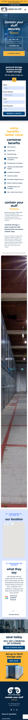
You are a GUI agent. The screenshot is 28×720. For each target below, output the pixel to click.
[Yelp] (14, 710)
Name (5, 85)
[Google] (17, 710)
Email (5, 99)
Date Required (8, 106)
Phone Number (8, 92)
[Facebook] (11, 710)
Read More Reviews (14, 614)
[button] (25, 9)
